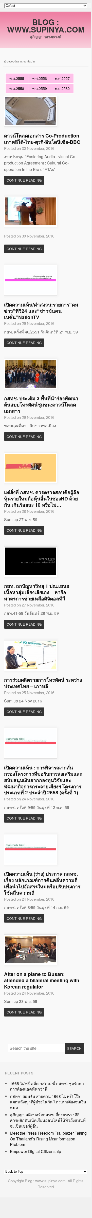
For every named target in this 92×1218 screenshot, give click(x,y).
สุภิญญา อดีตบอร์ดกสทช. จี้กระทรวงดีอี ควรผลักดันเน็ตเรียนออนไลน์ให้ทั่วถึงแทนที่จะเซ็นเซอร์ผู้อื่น (48, 1120)
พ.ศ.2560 (62, 88)
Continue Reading (24, 180)
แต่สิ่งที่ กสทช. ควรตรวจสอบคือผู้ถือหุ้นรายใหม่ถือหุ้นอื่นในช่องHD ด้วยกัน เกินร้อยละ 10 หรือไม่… (41, 498)
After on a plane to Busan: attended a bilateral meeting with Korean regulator (41, 980)
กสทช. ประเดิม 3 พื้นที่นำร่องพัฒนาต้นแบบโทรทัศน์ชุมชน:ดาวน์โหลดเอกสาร (41, 404)
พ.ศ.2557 (62, 78)
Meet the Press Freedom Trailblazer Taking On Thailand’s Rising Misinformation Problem (48, 1138)
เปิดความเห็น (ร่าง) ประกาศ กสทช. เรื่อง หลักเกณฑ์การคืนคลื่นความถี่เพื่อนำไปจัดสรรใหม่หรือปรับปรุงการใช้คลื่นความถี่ (42, 883)
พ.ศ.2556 (39, 78)
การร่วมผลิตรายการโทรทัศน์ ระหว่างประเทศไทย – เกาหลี (43, 683)
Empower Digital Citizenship (35, 1151)
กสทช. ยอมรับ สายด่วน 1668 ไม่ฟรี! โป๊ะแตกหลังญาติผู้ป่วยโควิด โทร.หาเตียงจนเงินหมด (48, 1101)
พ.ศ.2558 (16, 88)
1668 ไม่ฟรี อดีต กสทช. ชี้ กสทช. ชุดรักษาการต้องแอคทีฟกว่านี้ (47, 1086)
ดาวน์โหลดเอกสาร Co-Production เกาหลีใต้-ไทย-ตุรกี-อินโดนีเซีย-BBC (42, 138)
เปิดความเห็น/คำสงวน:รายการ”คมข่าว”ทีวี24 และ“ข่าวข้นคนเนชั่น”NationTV (41, 311)
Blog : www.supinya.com (45, 25)
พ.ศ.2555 (16, 78)
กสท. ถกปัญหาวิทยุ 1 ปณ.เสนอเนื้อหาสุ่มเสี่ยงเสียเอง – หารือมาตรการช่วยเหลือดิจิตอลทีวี (36, 592)
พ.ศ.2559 (39, 88)
